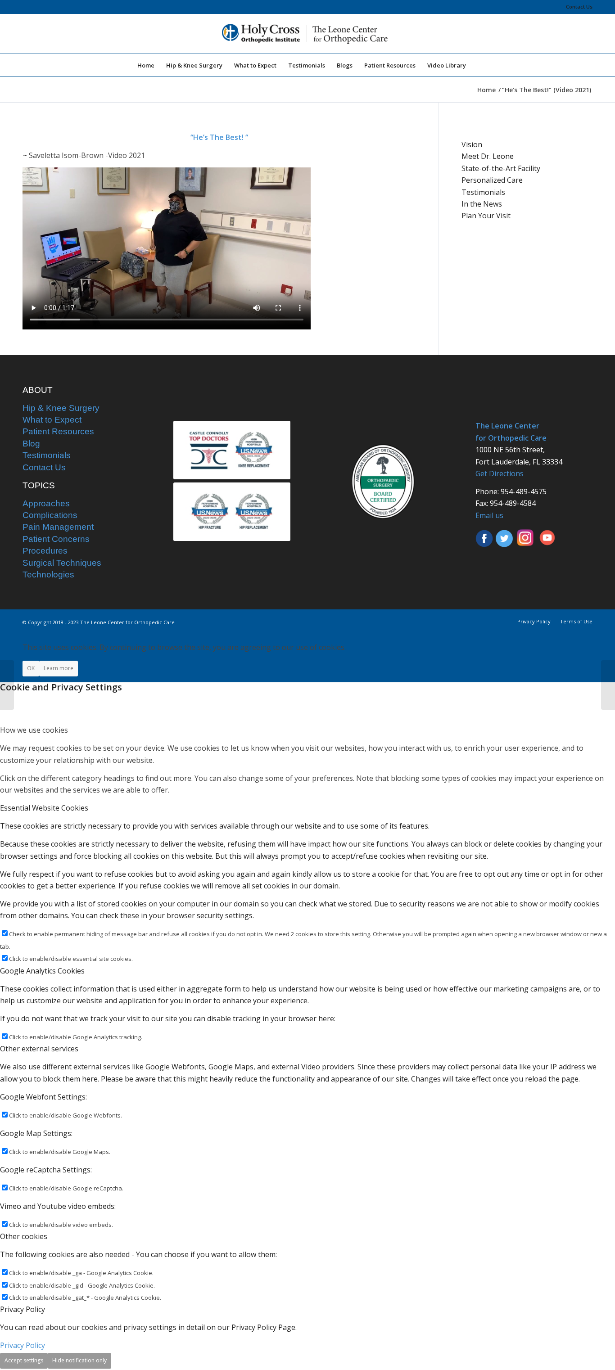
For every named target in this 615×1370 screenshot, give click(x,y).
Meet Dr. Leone (487, 156)
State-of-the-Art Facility (500, 168)
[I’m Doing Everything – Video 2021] (7, 685)
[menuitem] (576, 7)
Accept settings (24, 1360)
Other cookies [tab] (23, 1236)
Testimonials (483, 192)
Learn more (58, 668)
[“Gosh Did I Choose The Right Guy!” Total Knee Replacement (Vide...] (608, 685)
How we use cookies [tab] (34, 730)
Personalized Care (492, 180)
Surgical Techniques (62, 563)
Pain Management (58, 527)
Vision (471, 144)
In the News (481, 204)
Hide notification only (79, 1360)
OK (31, 668)
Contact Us (579, 6)
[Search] (478, 65)
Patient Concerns (56, 539)
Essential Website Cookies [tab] (44, 808)
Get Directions (499, 473)
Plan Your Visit (486, 216)
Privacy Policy (22, 1345)
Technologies (48, 574)
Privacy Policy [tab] (22, 1309)
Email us (489, 515)
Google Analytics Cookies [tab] (42, 971)
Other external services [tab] (39, 1049)
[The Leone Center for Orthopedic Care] (307, 34)
